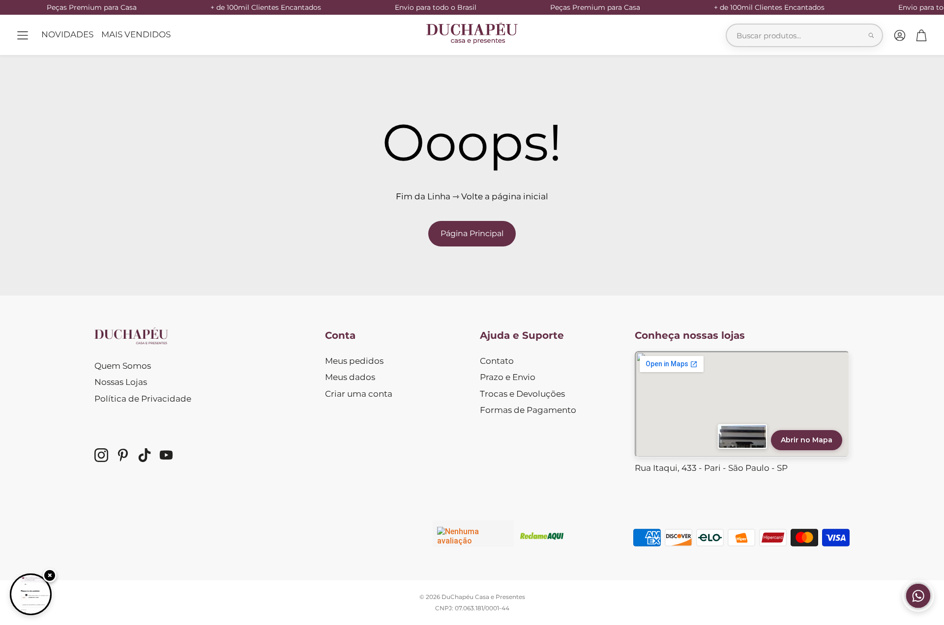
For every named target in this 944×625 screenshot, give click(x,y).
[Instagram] (101, 455)
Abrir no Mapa (806, 439)
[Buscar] (871, 35)
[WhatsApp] (918, 609)
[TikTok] (144, 455)
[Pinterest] (123, 455)
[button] (23, 35)
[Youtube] (166, 455)
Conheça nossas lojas (690, 335)
